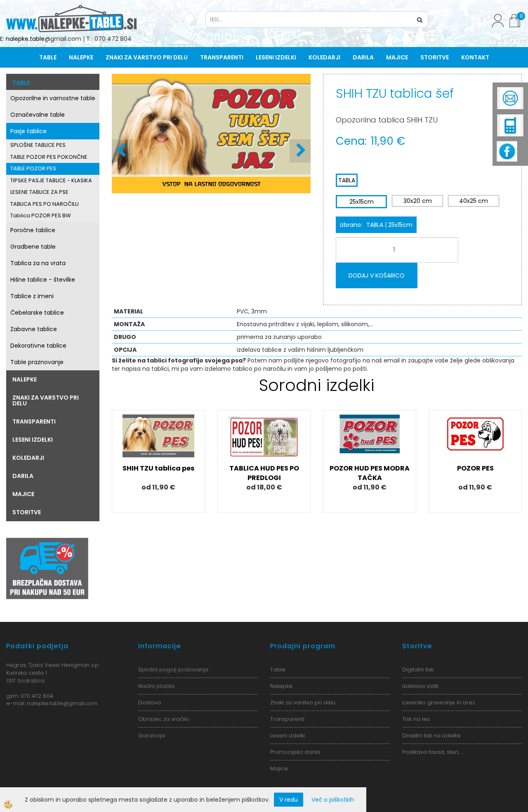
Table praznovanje (37, 362)
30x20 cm (417, 201)
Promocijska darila (295, 752)
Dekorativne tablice (38, 345)
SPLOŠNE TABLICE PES (38, 145)
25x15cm (361, 202)
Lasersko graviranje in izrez (438, 702)
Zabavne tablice (33, 329)
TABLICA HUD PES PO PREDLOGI (264, 473)
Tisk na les (416, 719)
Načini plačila (156, 686)
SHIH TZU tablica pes (158, 468)
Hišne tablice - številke (42, 279)
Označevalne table (37, 115)
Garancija (151, 735)
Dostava (149, 702)
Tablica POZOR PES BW (40, 215)
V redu (288, 800)
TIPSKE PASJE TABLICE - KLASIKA (51, 180)
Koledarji (324, 57)
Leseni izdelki (276, 57)
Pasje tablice (28, 131)
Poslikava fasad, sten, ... (432, 752)
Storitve (434, 57)
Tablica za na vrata (38, 263)
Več (158, 449)
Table (48, 57)
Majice (397, 57)
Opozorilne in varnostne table (52, 98)
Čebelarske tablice (37, 312)
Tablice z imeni (32, 296)
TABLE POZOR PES (33, 168)
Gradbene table (33, 246)
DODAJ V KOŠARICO (377, 275)
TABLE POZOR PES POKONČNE (48, 157)
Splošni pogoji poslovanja (173, 669)
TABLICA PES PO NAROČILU (44, 204)
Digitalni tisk (418, 669)
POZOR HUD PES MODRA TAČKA (370, 473)
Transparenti (221, 57)
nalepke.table (25, 39)
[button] (300, 150)
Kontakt (475, 57)
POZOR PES (475, 468)
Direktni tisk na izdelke (431, 735)
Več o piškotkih (332, 800)
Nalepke (81, 57)
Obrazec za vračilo (163, 719)
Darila (363, 57)
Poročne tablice (32, 230)
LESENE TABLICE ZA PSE (39, 192)
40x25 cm (473, 201)
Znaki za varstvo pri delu (147, 57)
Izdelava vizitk (420, 686)
